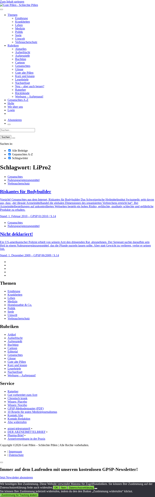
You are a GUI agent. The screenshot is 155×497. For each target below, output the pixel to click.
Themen (12, 14)
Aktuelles (20, 48)
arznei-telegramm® (19, 428)
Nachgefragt (22, 83)
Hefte (11, 103)
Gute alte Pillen (24, 72)
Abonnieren (15, 120)
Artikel (12, 334)
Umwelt (20, 38)
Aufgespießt (22, 55)
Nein (63, 487)
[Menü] (1, 9)
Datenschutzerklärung (81, 487)
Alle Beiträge (19, 150)
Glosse (19, 69)
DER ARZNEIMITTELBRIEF (27, 431)
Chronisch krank (17, 398)
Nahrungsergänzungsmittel (24, 180)
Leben (19, 25)
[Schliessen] (1, 462)
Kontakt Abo (15, 415)
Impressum (15, 451)
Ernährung (21, 18)
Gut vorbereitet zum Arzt (22, 394)
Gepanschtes (22, 65)
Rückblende (22, 93)
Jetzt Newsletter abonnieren (16, 477)
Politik (19, 31)
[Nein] (95, 488)
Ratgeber (20, 89)
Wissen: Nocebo (17, 405)
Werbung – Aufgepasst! (29, 96)
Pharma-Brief (16, 435)
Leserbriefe (22, 79)
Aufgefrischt (22, 52)
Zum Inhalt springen (12, 1)
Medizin (20, 28)
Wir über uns (15, 106)
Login (11, 110)
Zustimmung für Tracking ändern (19, 495)
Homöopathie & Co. (20, 304)
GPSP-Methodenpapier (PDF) (26, 408)
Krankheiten (22, 21)
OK (56, 487)
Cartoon (20, 62)
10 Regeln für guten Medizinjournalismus (32, 411)
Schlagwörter (19, 158)
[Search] (13, 138)
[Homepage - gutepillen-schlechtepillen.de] (19, 5)
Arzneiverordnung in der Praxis (26, 438)
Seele (18, 35)
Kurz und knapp (25, 76)
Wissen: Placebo (17, 401)
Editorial (13, 351)
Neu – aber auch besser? (29, 86)
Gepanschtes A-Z (18, 100)
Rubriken (13, 45)
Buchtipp (20, 59)
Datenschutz (16, 455)
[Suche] (9, 124)
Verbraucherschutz (26, 42)
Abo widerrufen (17, 422)
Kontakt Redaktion (19, 418)
